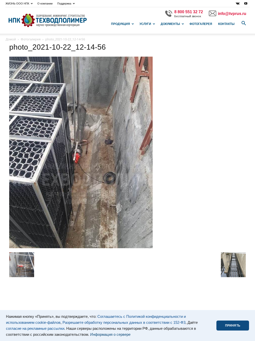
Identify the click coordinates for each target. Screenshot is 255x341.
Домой (10, 39)
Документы (170, 24)
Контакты (226, 24)
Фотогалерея (201, 24)
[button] (244, 23)
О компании (45, 3)
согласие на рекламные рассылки (35, 329)
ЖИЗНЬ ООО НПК (17, 3)
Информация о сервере (110, 335)
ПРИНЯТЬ (232, 325)
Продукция (120, 24)
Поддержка (64, 3)
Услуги (145, 24)
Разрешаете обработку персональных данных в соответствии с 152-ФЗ (124, 323)
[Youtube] (246, 3)
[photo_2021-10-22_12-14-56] (81, 247)
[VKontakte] (237, 3)
